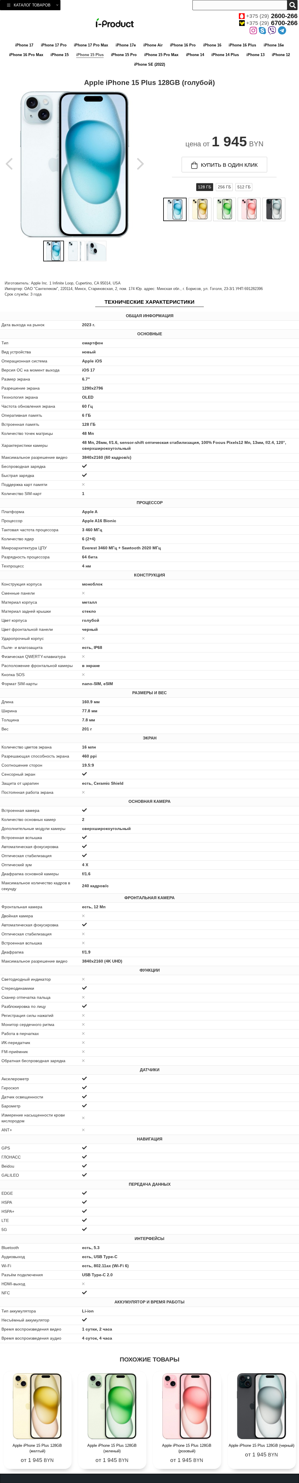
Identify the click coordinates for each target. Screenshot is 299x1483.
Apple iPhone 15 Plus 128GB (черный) (261, 1445)
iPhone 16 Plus (242, 45)
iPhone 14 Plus (225, 55)
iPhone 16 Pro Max (26, 55)
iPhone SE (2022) (149, 64)
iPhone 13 (255, 55)
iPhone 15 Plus (90, 55)
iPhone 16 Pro (183, 45)
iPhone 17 (24, 45)
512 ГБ (244, 187)
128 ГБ (204, 187)
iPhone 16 (212, 45)
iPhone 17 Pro (54, 45)
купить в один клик (229, 165)
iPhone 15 (60, 55)
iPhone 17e (126, 45)
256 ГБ (224, 187)
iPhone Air (153, 45)
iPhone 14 (195, 55)
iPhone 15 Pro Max (161, 55)
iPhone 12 (281, 55)
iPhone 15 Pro (124, 55)
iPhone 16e (274, 45)
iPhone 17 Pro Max (91, 45)
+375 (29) (272, 16)
